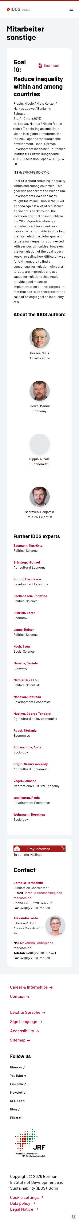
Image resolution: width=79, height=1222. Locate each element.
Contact (17, 996)
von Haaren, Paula (26, 797)
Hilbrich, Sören (24, 613)
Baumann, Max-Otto (28, 545)
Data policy (20, 1203)
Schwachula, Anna (27, 747)
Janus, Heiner (23, 629)
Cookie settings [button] (24, 1197)
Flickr (14, 1117)
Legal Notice (21, 1208)
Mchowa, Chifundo (27, 697)
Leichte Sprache (25, 1012)
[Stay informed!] (39, 848)
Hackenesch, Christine (30, 596)
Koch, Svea (21, 646)
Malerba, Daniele (25, 663)
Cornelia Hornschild (28, 883)
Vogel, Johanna (24, 781)
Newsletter (18, 1092)
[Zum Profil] (55, 925)
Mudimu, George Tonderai (32, 713)
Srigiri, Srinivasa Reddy (30, 764)
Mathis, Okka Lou (26, 680)
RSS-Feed (17, 1101)
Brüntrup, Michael (26, 562)
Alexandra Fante (25, 918)
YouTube (17, 1075)
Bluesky (16, 1067)
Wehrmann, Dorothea (29, 814)
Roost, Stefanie (25, 730)
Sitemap (18, 1039)
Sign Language (24, 1021)
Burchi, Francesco (27, 579)
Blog (13, 1109)
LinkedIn (17, 1084)
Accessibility (22, 1030)
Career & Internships (29, 986)
